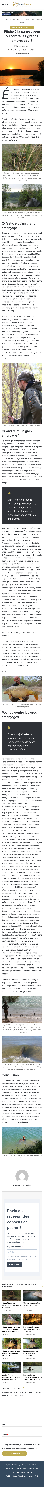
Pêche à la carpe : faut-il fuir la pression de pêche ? (32, 1305)
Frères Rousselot (22, 46)
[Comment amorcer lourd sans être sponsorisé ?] (32, 1343)
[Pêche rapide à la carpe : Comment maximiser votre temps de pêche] (11, 1319)
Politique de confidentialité (16, 1476)
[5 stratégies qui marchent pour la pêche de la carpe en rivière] (32, 1367)
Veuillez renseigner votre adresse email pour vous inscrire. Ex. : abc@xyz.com (21, 1258)
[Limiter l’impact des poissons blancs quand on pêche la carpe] (11, 1367)
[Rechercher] (41, 5)
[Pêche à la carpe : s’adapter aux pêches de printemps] (11, 1295)
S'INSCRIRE (14, 1265)
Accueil (7, 19)
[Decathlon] (22, 13)
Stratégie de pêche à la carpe (22, 27)
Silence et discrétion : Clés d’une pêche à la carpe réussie (31, 1329)
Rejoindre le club (14, 1247)
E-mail (5, 1435)
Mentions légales (27, 1472)
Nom (4, 1425)
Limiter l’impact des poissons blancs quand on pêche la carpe (11, 1377)
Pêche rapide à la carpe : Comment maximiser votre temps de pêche (11, 1329)
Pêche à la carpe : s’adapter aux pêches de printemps (11, 1305)
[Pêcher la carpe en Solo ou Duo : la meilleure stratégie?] (11, 1343)
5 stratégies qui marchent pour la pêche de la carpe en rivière (32, 1377)
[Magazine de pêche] (22, 4)
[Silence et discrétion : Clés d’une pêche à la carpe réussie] (32, 1319)
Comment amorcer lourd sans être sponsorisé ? (30, 1353)
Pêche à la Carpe (17, 19)
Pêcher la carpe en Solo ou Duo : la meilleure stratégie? (11, 1353)
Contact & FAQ (32, 1476)
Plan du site (15, 1472)
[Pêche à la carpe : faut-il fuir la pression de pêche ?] (32, 1295)
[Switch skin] (37, 5)
